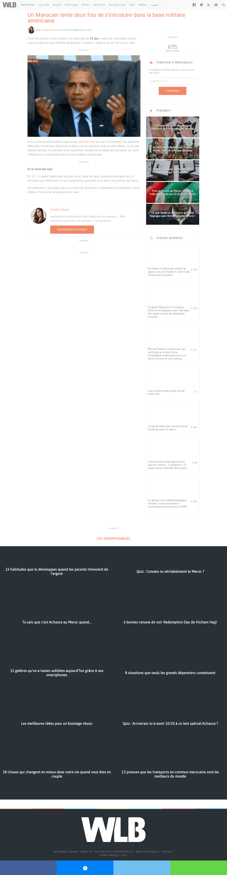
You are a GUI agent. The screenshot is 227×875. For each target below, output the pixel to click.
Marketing (28, 5)
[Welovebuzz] (9, 4)
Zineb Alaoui (49, 30)
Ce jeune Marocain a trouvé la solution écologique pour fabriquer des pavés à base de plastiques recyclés (169, 312)
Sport (86, 5)
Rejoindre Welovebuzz (72, 229)
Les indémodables (113, 538)
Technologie (117, 5)
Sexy (132, 5)
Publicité (86, 851)
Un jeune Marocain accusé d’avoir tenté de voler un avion (168, 428)
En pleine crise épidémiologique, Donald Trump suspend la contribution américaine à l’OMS (167, 503)
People (57, 5)
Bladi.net (89, 142)
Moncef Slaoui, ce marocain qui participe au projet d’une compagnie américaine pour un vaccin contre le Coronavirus (167, 353)
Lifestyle (99, 5)
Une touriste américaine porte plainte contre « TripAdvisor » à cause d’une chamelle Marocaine (167, 464)
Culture (43, 5)
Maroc (143, 5)
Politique (71, 5)
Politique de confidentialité (114, 851)
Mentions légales (147, 851)
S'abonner (172, 90)
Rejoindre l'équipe (66, 851)
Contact (167, 851)
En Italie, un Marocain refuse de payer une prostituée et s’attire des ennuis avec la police (169, 271)
